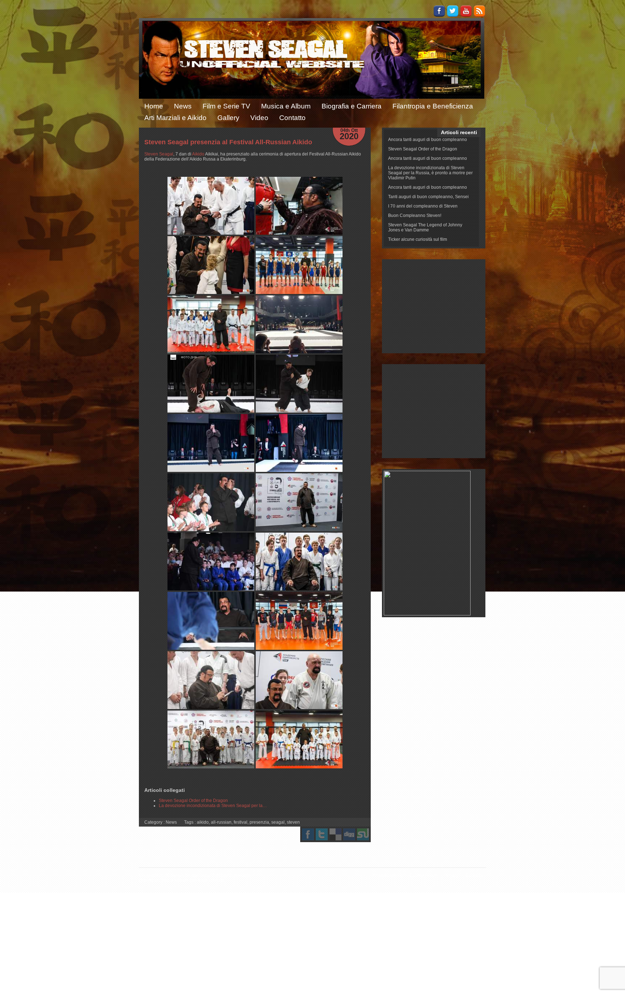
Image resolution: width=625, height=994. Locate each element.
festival (240, 822)
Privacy (451, 875)
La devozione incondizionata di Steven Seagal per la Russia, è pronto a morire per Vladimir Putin (430, 172)
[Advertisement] (434, 306)
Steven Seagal (158, 154)
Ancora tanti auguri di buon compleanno (427, 139)
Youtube (466, 11)
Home (153, 106)
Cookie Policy (423, 875)
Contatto (292, 117)
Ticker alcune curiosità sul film (417, 239)
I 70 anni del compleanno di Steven (423, 206)
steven (293, 822)
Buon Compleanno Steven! (414, 215)
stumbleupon (363, 834)
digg (349, 834)
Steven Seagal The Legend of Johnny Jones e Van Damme (425, 227)
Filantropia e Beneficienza (432, 106)
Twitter (452, 11)
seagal (278, 822)
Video (259, 117)
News (183, 106)
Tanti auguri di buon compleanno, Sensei (428, 196)
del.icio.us (335, 834)
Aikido (198, 154)
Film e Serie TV (226, 106)
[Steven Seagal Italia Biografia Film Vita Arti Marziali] (210, 206)
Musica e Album (286, 106)
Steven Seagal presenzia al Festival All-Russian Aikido (228, 142)
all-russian (221, 822)
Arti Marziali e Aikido (175, 117)
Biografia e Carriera (352, 106)
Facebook (439, 11)
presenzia (259, 822)
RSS (479, 11)
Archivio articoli (388, 875)
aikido (203, 822)
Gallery (228, 117)
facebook (308, 834)
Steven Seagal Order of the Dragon (422, 149)
